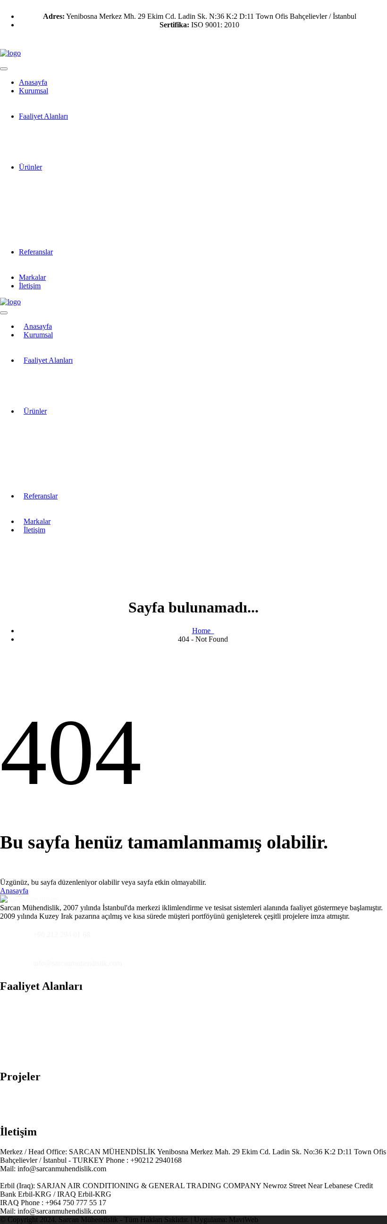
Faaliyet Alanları (43, 116)
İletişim (30, 286)
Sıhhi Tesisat (47, 1053)
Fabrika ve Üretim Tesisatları (71, 1041)
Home (203, 631)
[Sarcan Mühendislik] (10, 53)
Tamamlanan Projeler (60, 1108)
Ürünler (30, 167)
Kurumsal (33, 91)
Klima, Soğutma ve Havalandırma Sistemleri (94, 1006)
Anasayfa (14, 891)
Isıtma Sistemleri (52, 1018)
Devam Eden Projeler (60, 1097)
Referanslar (36, 252)
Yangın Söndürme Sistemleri (70, 1030)
